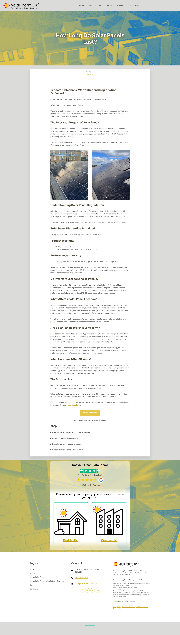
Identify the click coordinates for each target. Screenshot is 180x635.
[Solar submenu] (113, 5)
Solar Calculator (73, 405)
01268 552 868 (81, 578)
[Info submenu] (103, 5)
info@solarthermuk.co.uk (86, 583)
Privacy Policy (117, 607)
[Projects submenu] (125, 5)
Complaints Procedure (128, 607)
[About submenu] (95, 5)
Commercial (109, 540)
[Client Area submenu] (140, 5)
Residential (70, 540)
